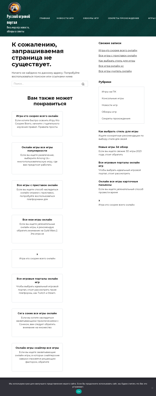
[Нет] (152, 387)
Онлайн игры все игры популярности (37, 149)
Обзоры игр (91, 18)
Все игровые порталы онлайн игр (37, 280)
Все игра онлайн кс (111, 66)
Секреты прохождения (123, 18)
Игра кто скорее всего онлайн (37, 116)
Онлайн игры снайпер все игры (37, 347)
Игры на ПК (109, 91)
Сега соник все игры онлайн (37, 313)
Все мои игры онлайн (37, 219)
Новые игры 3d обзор (113, 146)
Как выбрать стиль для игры (117, 60)
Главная (45, 18)
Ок (78, 391)
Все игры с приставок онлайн (37, 185)
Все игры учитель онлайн (115, 71)
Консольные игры (113, 98)
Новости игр (65, 18)
